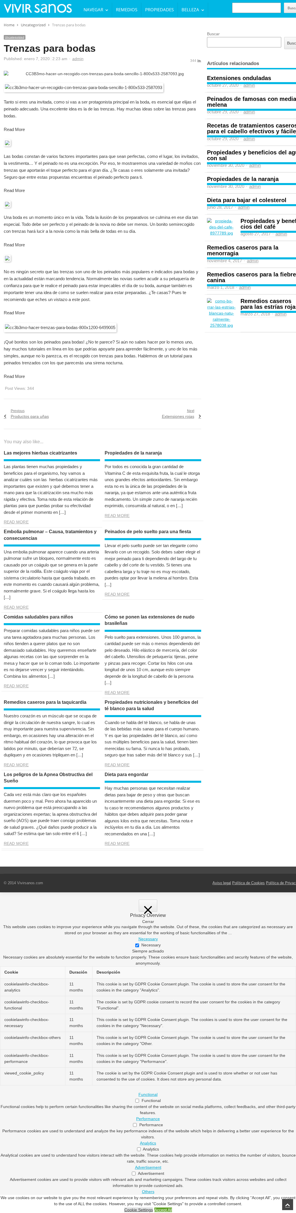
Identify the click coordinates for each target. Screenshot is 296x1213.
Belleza (190, 9)
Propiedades (159, 9)
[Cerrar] (148, 906)
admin (78, 58)
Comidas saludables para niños (38, 616)
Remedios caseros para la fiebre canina (251, 277)
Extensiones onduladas (239, 78)
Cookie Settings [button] (138, 1210)
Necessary (151, 945)
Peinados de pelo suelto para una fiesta (148, 531)
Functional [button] (148, 1094)
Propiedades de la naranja (133, 453)
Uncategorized (14, 37)
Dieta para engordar (126, 774)
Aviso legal (221, 883)
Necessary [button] (148, 939)
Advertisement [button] (148, 1167)
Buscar (213, 34)
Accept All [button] (163, 1210)
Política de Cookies (248, 883)
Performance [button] (148, 1118)
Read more (16, 522)
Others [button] (148, 1191)
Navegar (93, 9)
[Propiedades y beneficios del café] (221, 227)
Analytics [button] (148, 1143)
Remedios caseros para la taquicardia (45, 702)
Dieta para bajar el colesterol (246, 200)
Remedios (126, 9)
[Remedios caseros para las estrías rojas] (221, 313)
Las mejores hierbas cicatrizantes (40, 453)
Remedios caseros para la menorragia (242, 250)
